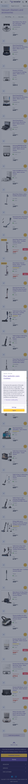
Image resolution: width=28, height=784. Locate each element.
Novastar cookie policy (12, 400)
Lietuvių (5, 373)
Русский (10, 373)
